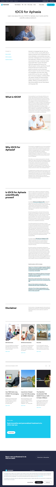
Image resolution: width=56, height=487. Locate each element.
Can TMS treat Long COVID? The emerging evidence (12, 394)
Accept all (39, 482)
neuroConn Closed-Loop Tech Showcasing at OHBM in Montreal (28, 394)
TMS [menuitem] (22, 4)
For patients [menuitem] (32, 470)
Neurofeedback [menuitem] (18, 4)
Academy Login (45, 1)
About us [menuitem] (16, 1)
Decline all (48, 482)
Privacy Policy (40, 476)
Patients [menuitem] (7, 1)
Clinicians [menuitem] (3, 1)
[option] (12, 386)
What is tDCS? (8, 54)
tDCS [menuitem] (25, 4)
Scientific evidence (8, 59)
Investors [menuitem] (11, 1)
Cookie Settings (30, 482)
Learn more (7, 405)
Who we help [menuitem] (30, 4)
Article (6, 389)
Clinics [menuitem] (34, 4)
